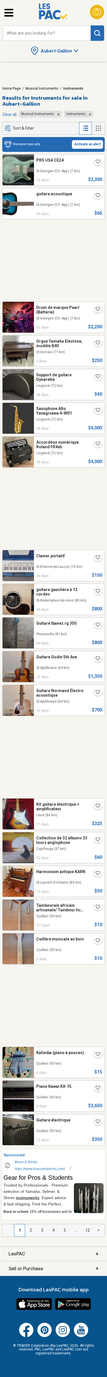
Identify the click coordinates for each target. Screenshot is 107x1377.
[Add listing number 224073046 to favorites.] (95, 591)
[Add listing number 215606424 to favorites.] (95, 692)
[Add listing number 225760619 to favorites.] (95, 343)
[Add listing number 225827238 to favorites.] (95, 907)
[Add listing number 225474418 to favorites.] (95, 873)
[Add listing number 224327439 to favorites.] (95, 410)
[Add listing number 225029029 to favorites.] (95, 195)
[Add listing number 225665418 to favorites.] (95, 1054)
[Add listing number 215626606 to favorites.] (95, 659)
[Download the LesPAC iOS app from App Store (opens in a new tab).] (34, 1309)
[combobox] (47, 33)
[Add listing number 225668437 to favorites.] (95, 941)
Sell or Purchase (53, 1268)
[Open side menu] (9, 12)
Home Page (11, 89)
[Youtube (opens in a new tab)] (81, 1336)
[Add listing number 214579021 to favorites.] (95, 309)
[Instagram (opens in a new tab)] (63, 1336)
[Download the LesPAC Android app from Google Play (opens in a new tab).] (73, 1309)
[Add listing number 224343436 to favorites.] (95, 376)
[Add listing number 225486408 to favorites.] (95, 162)
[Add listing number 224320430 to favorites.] (95, 444)
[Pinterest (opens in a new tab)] (44, 1336)
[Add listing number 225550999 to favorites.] (95, 1122)
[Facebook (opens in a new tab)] (26, 1336)
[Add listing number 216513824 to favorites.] (95, 840)
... (76, 1230)
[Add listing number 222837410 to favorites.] (95, 625)
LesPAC (53, 1254)
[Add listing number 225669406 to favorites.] (95, 1088)
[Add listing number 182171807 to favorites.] (95, 557)
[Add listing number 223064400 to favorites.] (95, 806)
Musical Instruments (41, 89)
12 (87, 1230)
